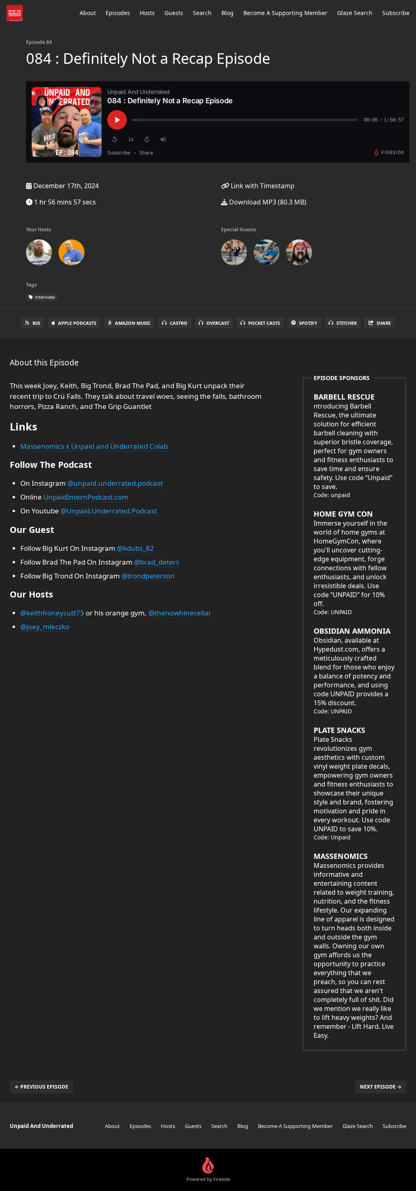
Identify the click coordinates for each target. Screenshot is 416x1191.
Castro (178, 323)
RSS (36, 323)
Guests (174, 13)
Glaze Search (355, 13)
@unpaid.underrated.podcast (115, 483)
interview (44, 297)
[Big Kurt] (267, 254)
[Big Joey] (39, 254)
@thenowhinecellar (179, 612)
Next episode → (380, 1086)
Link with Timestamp (262, 185)
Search (202, 13)
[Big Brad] (234, 254)
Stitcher (346, 323)
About (88, 13)
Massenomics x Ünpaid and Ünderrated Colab (94, 446)
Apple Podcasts (77, 323)
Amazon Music (133, 323)
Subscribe (396, 13)
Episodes (118, 13)
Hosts (147, 13)
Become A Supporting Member (285, 13)
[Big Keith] (71, 254)
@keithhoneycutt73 (52, 612)
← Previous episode (41, 1086)
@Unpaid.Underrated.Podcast (109, 510)
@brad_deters (156, 562)
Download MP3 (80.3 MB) (267, 202)
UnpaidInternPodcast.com (85, 497)
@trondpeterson (148, 575)
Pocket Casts (264, 323)
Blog (227, 13)
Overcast (217, 323)
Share (384, 323)
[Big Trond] (299, 254)
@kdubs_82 (135, 548)
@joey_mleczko (44, 626)
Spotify (308, 323)
